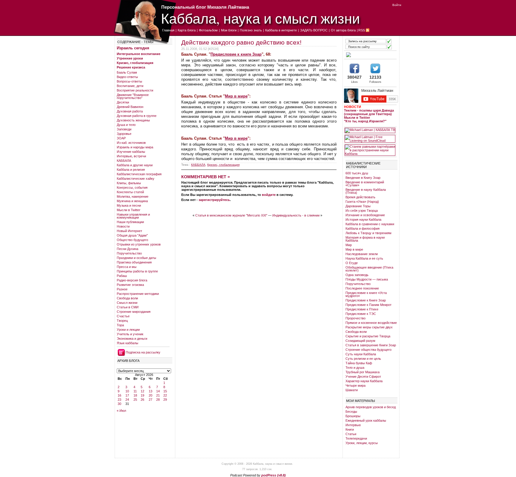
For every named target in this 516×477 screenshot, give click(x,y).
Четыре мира (355, 385)
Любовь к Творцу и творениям (368, 232)
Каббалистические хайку (135, 178)
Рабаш (122, 276)
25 (135, 399)
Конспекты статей (130, 192)
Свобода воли (127, 298)
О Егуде (351, 262)
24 (127, 399)
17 (127, 395)
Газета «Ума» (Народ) (362, 201)
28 (158, 399)
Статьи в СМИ (128, 307)
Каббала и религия (131, 169)
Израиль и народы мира (135, 147)
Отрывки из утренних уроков (139, 244)
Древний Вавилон (130, 107)
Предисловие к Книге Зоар (365, 300)
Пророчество (355, 318)
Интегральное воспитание (138, 54)
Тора (120, 325)
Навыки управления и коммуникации (133, 216)
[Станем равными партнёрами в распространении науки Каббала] (370, 150)
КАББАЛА (124, 160)
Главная (168, 30)
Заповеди (124, 129)
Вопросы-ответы (129, 81)
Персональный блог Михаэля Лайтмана (205, 7)
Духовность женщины (133, 120)
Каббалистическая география (139, 174)
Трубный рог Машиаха (362, 372)
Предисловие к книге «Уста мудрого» (366, 294)
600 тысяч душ (356, 173)
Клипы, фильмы (129, 183)
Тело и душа (354, 367)
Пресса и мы (126, 267)
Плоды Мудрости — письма (366, 279)
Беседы (351, 411)
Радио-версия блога (132, 280)
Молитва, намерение (132, 196)
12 (142, 391)
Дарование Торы (358, 206)
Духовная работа (130, 111)
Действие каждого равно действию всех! (241, 42)
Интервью (353, 424)
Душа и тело (126, 125)
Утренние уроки (130, 58)
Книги (349, 429)
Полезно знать (251, 30)
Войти (396, 5)
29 (165, 399)
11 (135, 391)
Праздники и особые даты (136, 258)
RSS (361, 30)
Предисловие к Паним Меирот (368, 304)
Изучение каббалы (131, 151)
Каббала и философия (362, 228)
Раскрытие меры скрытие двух (369, 327)
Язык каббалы (127, 343)
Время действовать (360, 197)
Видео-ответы (127, 77)
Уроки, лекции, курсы (361, 442)
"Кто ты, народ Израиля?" (365, 121)
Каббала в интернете (281, 30)
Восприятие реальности (135, 90)
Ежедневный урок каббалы (365, 420)
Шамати (351, 389)
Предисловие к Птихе (361, 309)
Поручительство (129, 253)
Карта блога (187, 30)
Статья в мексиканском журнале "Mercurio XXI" (231, 215)
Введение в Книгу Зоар (362, 177)
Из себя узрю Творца (361, 210)
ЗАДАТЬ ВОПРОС (314, 30)
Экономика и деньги (132, 338)
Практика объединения (134, 262)
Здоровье (124, 133)
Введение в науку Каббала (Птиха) (365, 191)
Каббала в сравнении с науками (369, 224)
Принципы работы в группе (137, 271)
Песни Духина (127, 249)
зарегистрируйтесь (214, 200)
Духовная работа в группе (136, 116)
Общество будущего (132, 240)
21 (158, 395)
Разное (122, 289)
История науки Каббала (363, 219)
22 (165, 395)
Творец (122, 320)
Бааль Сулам (127, 72)
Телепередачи (356, 438)
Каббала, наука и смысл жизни (260, 18)
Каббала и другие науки (135, 165)
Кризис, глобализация (135, 63)
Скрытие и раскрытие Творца (367, 336)
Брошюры (352, 415)
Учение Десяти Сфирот (363, 376)
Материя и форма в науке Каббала (365, 239)
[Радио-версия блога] (370, 54)
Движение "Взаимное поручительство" (133, 96)
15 (165, 391)
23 (119, 399)
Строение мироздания (133, 311)
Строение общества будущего (368, 349)
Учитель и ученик (130, 334)
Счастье (123, 316)
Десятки (123, 102)
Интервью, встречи (131, 156)
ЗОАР (121, 138)
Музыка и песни (129, 205)
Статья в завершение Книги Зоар (370, 345)
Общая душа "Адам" (132, 235)
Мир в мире (236, 96)
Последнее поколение (362, 288)
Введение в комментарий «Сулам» (364, 184)
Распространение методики (138, 293)
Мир (348, 244)
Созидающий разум (360, 340)
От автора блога (343, 30)
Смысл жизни (127, 302)
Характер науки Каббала (364, 381)
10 (127, 391)
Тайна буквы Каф (358, 363)
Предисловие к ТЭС (360, 313)
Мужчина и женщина (132, 201)
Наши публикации (130, 222)
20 (150, 395)
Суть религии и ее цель (363, 358)
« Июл (121, 410)
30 (119, 404)
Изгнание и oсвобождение (365, 215)
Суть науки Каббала (360, 354)
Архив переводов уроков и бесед (370, 407)
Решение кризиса (131, 67)
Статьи (350, 433)
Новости (123, 226)
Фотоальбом (208, 30)
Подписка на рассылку (143, 352)
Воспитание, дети (130, 86)
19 (142, 395)
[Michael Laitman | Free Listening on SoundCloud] (370, 139)
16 (119, 395)
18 (135, 395)
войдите (269, 194)
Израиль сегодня (133, 48)
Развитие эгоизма (130, 284)
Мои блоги (228, 30)
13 (150, 391)
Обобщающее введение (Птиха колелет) (369, 269)
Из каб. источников (131, 142)
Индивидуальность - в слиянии (296, 215)
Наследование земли (361, 253)
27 (150, 399)
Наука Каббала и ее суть (364, 258)
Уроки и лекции (128, 329)
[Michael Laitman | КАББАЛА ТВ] (370, 130)
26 (142, 399)
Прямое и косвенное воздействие (371, 322)
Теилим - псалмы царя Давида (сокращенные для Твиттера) (369, 112)
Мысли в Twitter (128, 210)
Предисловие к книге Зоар (236, 54)
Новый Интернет (129, 231)
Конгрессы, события (132, 187)
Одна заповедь (356, 274)
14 (158, 391)
